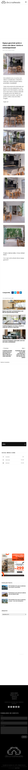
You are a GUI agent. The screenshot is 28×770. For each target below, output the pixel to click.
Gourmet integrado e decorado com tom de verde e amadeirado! (14, 341)
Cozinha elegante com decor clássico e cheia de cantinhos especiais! (13, 326)
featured (16, 284)
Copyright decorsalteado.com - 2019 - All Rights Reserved (14, 765)
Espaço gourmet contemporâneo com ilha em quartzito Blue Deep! (13, 311)
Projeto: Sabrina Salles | (10, 253)
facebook (15, 456)
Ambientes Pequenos (10, 282)
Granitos (21, 284)
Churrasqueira (17, 282)
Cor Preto (5, 284)
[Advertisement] (14, 23)
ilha (4, 286)
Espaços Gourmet (11, 284)
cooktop (23, 282)
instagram (15, 459)
